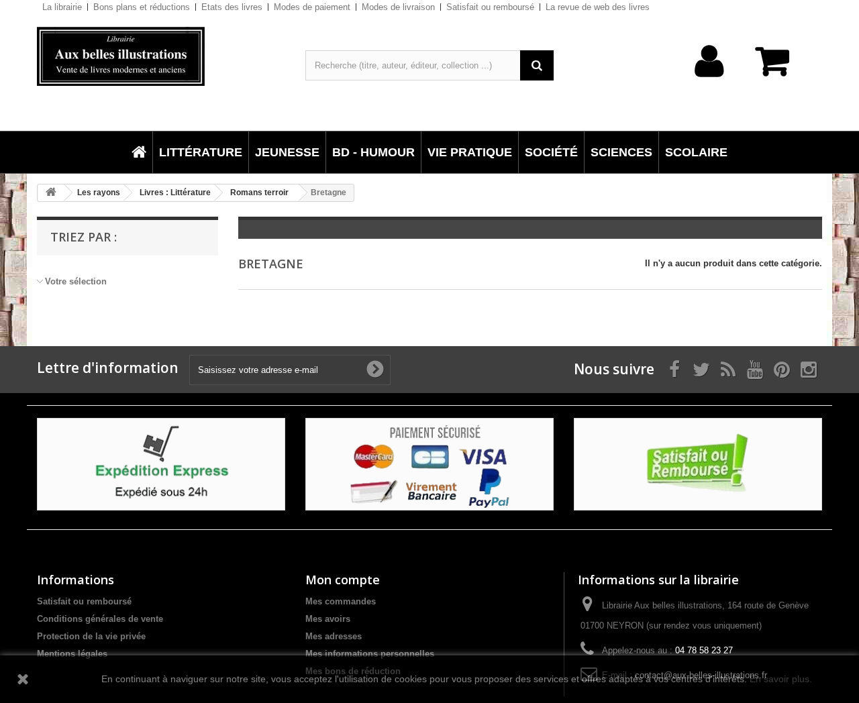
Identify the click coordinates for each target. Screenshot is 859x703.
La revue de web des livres (598, 7)
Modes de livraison (398, 7)
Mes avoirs (327, 619)
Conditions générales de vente (100, 619)
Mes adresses (333, 636)
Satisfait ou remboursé (490, 7)
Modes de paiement (312, 7)
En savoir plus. (781, 678)
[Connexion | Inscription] (709, 82)
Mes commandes (340, 601)
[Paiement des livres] (429, 464)
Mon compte (342, 580)
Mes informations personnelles (369, 654)
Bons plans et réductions (141, 7)
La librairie (62, 7)
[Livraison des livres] (161, 464)
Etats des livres (231, 7)
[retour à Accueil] (51, 192)
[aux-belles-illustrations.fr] (161, 56)
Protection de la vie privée (91, 636)
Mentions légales (72, 654)
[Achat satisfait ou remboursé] (698, 464)
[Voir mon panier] (778, 68)
